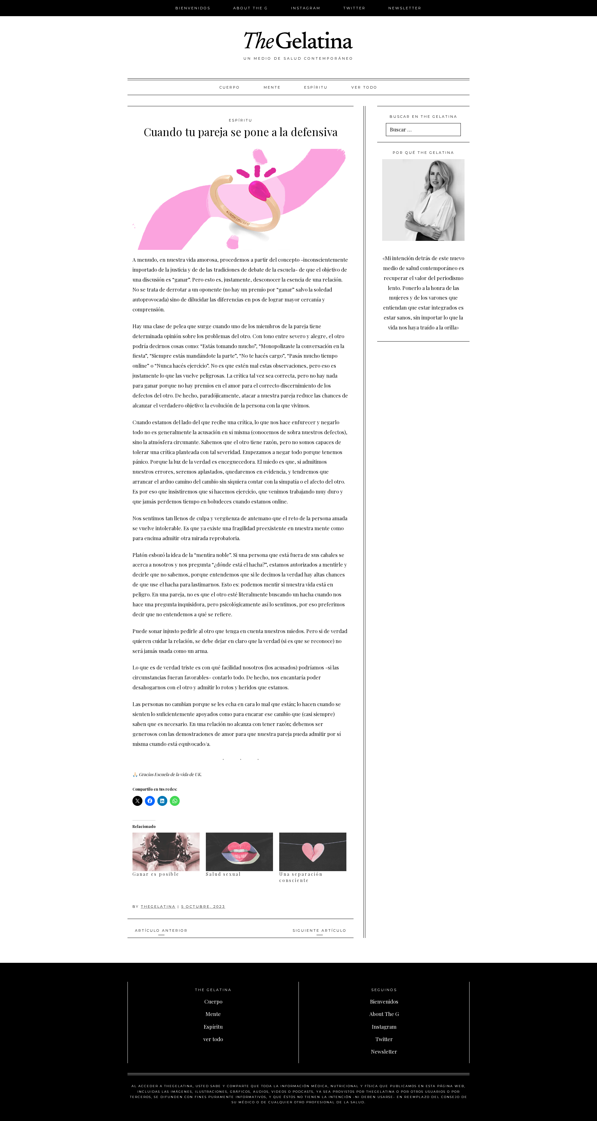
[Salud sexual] (239, 852)
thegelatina (158, 906)
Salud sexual (223, 874)
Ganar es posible (155, 874)
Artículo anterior (161, 930)
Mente (272, 87)
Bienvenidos (193, 8)
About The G (250, 8)
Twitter (354, 8)
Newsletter (405, 8)
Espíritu (316, 87)
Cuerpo (230, 87)
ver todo (364, 87)
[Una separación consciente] (312, 852)
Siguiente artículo (320, 930)
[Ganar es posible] (166, 852)
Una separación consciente (301, 877)
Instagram (306, 8)
